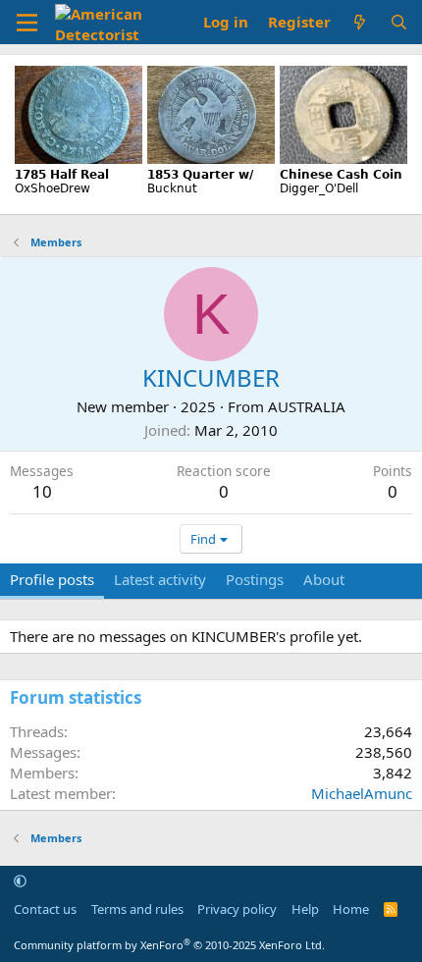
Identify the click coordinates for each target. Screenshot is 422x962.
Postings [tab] (255, 579)
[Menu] (27, 22)
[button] (20, 880)
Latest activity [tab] (160, 579)
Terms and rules (137, 909)
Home (351, 909)
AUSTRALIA (306, 406)
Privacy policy (237, 909)
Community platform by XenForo (169, 944)
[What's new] (360, 22)
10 (42, 491)
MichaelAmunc (361, 793)
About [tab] (323, 579)
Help (305, 909)
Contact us (45, 909)
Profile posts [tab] (52, 579)
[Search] (399, 22)
